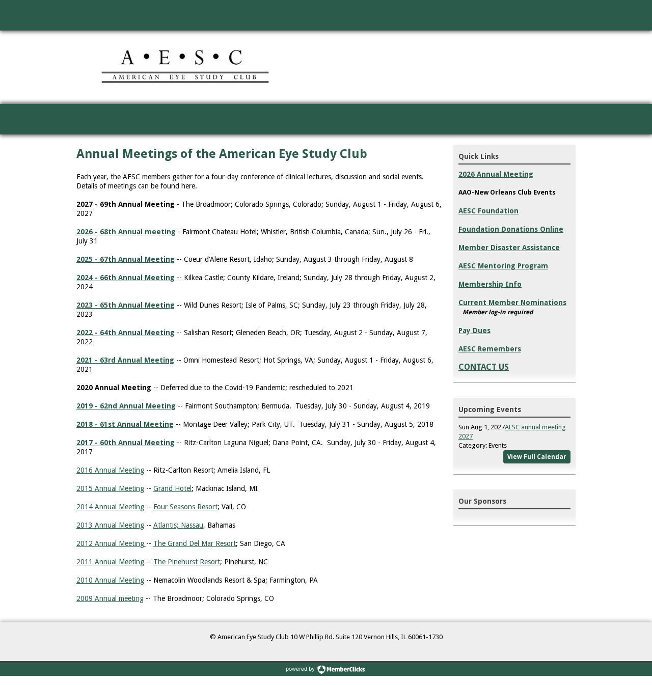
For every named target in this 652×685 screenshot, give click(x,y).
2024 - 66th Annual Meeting (125, 277)
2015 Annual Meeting (110, 488)
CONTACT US (483, 367)
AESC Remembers (489, 349)
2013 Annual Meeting (110, 525)
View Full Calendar (536, 456)
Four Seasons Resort (185, 507)
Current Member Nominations (512, 302)
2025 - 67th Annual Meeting (125, 259)
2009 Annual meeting (110, 598)
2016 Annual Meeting (110, 470)
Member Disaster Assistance (509, 247)
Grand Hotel (172, 488)
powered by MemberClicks (326, 669)
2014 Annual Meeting (110, 507)
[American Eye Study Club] (186, 67)
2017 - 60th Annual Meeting (125, 443)
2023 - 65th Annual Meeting (125, 305)
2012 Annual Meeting (111, 543)
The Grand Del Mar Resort (194, 543)
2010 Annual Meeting (110, 580)
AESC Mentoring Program (503, 266)
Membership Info (490, 284)
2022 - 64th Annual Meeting (125, 332)
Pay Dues (474, 330)
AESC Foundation (488, 211)
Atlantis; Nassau (178, 525)
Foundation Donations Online (510, 229)
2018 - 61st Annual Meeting (125, 424)
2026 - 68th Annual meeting (126, 232)
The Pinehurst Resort (186, 562)
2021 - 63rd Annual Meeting (125, 360)
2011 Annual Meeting (110, 562)
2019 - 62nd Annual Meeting (126, 406)
